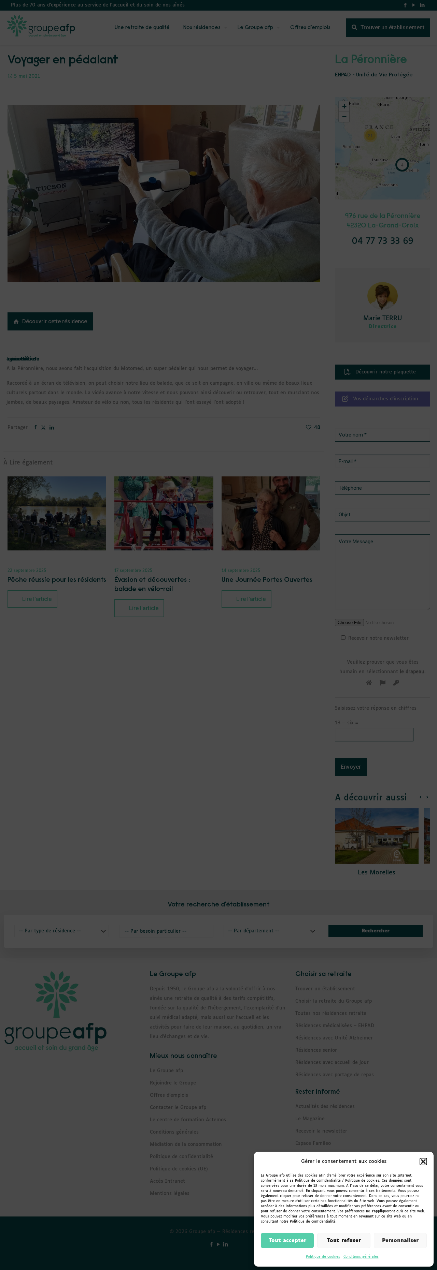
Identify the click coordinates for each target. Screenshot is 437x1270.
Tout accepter (287, 1240)
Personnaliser (400, 1240)
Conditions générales (361, 1256)
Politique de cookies (323, 1256)
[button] (423, 1161)
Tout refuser (344, 1240)
